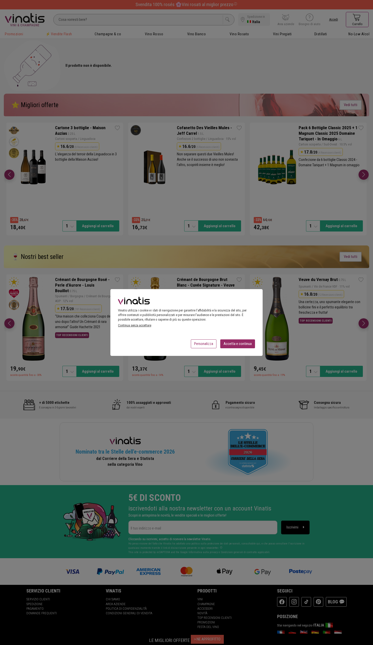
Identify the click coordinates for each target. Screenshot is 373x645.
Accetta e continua (238, 343)
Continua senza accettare (134, 325)
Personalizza (203, 343)
